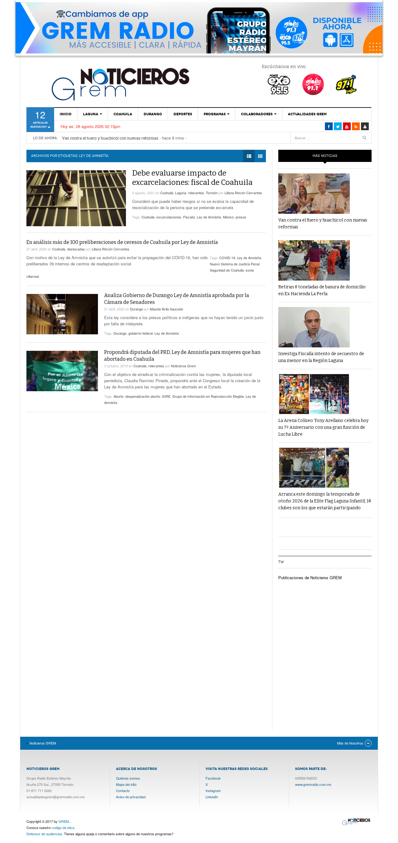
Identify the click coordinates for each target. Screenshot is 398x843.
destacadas (76, 248)
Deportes (183, 114)
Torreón (212, 192)
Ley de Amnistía (209, 216)
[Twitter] (338, 126)
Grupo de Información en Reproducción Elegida (208, 396)
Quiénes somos (128, 778)
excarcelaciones (168, 216)
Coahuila (122, 114)
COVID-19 (227, 257)
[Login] (365, 126)
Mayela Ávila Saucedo (166, 308)
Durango (153, 114)
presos (241, 216)
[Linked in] (347, 126)
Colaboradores (257, 114)
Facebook (213, 778)
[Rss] (356, 126)
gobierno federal (140, 333)
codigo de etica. (63, 827)
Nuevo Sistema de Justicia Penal (234, 263)
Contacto (123, 790)
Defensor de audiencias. (44, 833)
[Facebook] (329, 126)
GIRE (166, 396)
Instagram (213, 790)
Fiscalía (189, 216)
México (228, 216)
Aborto (118, 396)
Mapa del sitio (126, 784)
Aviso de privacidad (131, 796)
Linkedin (212, 796)
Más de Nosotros (350, 742)
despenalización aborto (142, 396)
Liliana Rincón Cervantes (243, 192)
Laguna (90, 114)
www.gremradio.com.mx (313, 784)
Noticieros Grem (183, 365)
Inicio (66, 114)
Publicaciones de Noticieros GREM (310, 577)
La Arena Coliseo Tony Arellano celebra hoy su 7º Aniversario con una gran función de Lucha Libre (323, 427)
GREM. (64, 821)
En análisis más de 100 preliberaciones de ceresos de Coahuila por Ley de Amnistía (122, 242)
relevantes (196, 192)
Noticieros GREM (120, 84)
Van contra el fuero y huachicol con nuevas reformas (110, 138)
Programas (215, 114)
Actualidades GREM (307, 114)
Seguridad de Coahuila (227, 270)
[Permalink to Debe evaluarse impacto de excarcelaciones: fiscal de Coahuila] (76, 198)
